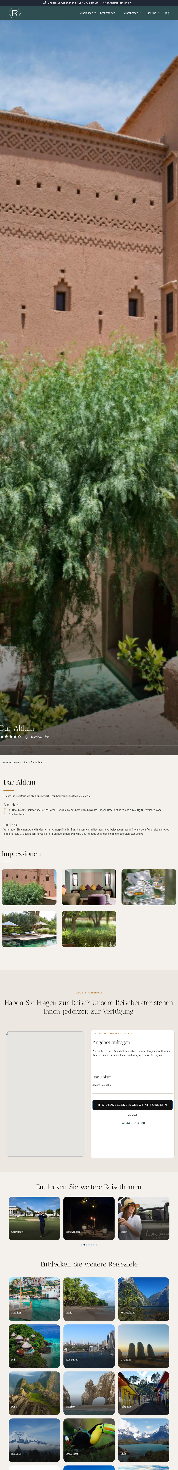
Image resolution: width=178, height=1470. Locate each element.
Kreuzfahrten (107, 13)
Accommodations (19, 762)
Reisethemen (130, 13)
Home (5, 762)
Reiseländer (86, 13)
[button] (81, 1245)
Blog (166, 13)
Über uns (151, 13)
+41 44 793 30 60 (132, 1123)
